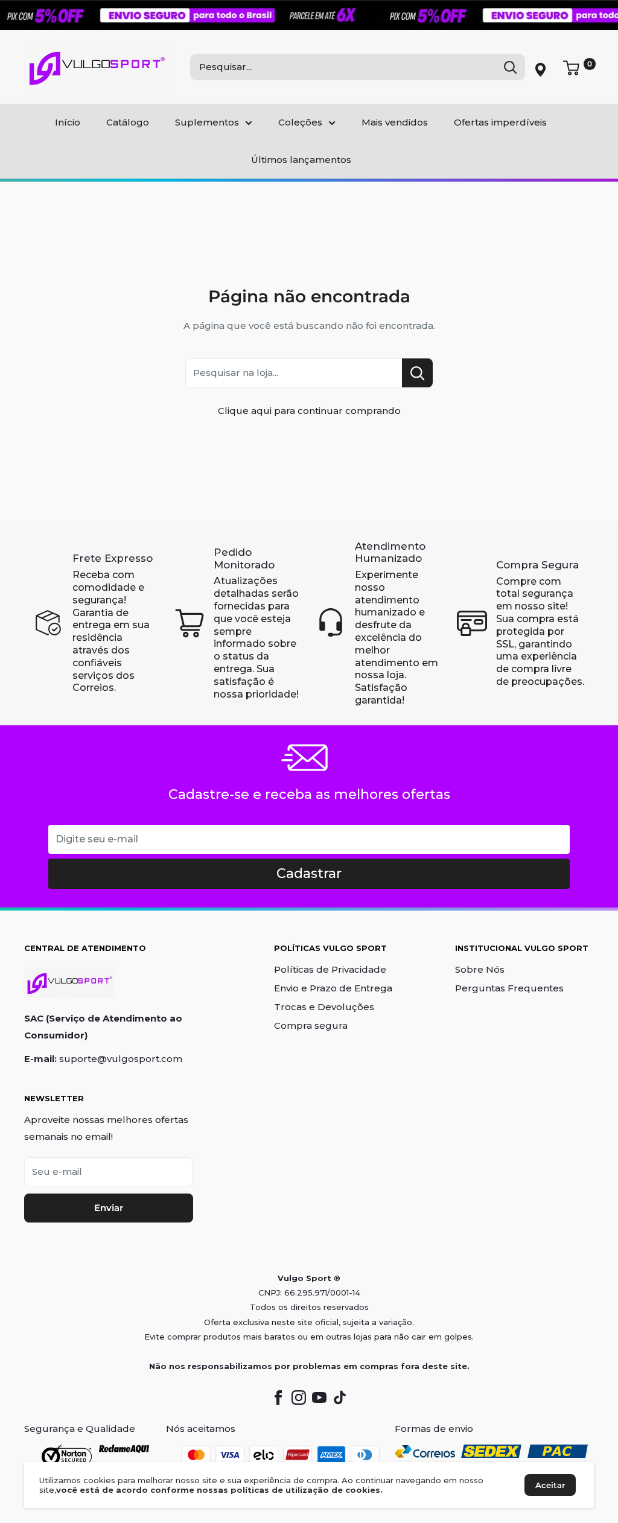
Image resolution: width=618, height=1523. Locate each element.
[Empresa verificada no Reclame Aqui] (124, 1455)
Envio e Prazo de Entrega (333, 988)
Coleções (300, 122)
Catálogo (127, 122)
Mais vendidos (395, 122)
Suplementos (207, 122)
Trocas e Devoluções (324, 1007)
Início (67, 122)
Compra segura (311, 1025)
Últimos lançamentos (301, 159)
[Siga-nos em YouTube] (319, 1397)
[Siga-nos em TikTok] (340, 1397)
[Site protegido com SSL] (67, 1455)
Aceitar (550, 1485)
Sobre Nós (480, 969)
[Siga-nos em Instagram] (298, 1397)
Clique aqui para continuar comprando (309, 410)
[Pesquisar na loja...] (417, 372)
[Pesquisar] (510, 67)
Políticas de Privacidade (330, 969)
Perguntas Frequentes (509, 988)
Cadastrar (309, 873)
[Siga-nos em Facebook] (278, 1397)
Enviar (108, 1207)
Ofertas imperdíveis (500, 122)
